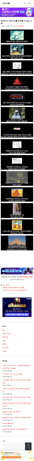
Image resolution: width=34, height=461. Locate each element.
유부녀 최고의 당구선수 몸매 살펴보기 (15, 290)
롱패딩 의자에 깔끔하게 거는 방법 (13, 287)
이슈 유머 (6, 285)
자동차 (4, 351)
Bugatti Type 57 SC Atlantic (11, 412)
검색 (3, 441)
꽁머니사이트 (6, 333)
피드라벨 (6, 3)
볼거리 (4, 344)
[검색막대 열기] (24, 3)
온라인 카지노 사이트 (26, 277)
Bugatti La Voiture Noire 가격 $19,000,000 (16, 417)
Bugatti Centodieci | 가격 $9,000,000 (14, 429)
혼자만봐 (5, 337)
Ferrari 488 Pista (7, 423)
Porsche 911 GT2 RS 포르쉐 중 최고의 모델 (16, 397)
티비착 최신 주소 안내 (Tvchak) (12, 374)
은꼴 (3, 340)
